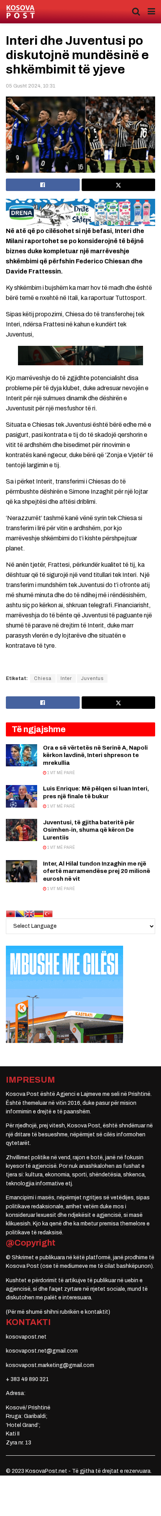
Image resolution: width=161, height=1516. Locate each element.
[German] (38, 913)
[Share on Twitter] (119, 185)
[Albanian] (10, 913)
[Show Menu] (151, 11)
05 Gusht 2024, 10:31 (30, 86)
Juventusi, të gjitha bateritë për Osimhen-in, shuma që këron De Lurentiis (88, 830)
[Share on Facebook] (43, 185)
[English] (29, 913)
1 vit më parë (61, 773)
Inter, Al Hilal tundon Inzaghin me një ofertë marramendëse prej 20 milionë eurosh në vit (96, 871)
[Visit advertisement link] (80, 212)
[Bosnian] (20, 913)
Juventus (92, 678)
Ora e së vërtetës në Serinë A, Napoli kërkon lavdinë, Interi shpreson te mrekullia (95, 755)
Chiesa (43, 678)
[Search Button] (136, 11)
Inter (66, 678)
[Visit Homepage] (20, 12)
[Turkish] (48, 913)
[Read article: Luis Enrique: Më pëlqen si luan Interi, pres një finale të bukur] (21, 796)
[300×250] (64, 994)
